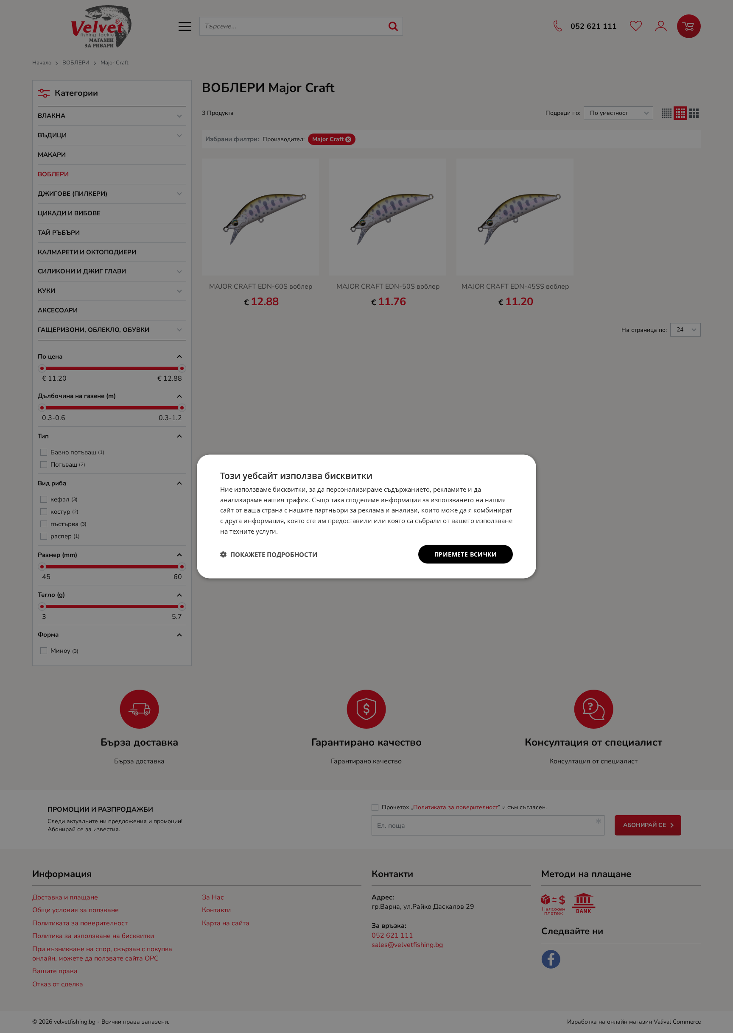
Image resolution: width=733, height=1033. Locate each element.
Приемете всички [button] (465, 554)
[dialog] (366, 516)
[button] (268, 554)
